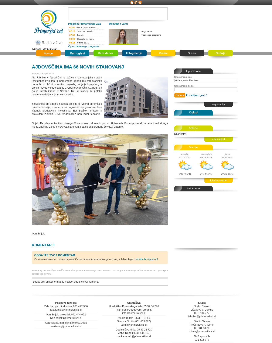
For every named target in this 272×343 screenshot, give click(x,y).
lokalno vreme (218, 180)
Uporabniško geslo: (184, 86)
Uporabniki (193, 71)
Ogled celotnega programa (83, 46)
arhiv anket (218, 139)
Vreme (193, 147)
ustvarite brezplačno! (146, 259)
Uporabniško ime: (183, 77)
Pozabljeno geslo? (197, 95)
